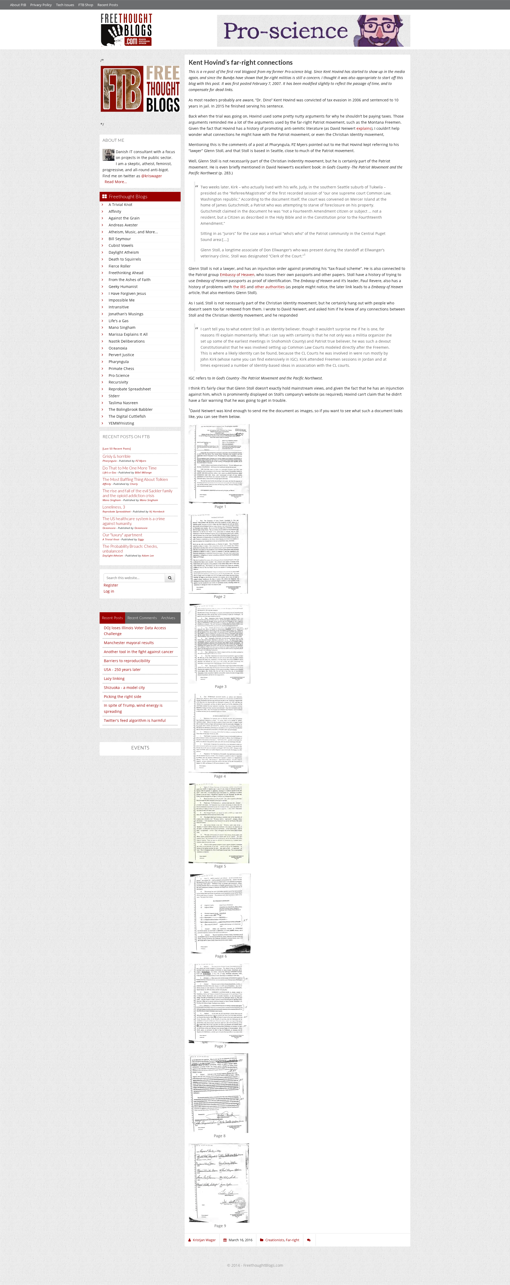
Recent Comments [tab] (142, 617)
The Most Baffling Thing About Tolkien (135, 479)
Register (111, 585)
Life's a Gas (119, 320)
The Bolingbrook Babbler (131, 409)
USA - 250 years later (122, 669)
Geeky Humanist (123, 286)
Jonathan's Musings (126, 313)
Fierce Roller (120, 266)
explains (363, 128)
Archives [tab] (168, 617)
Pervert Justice (121, 354)
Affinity (115, 211)
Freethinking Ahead (126, 272)
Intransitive (119, 306)
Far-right (292, 1239)
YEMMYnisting (121, 423)
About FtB (18, 4)
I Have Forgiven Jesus (127, 293)
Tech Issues (65, 4)
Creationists (274, 1239)
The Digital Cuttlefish (127, 416)
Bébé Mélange (143, 472)
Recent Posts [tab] (112, 617)
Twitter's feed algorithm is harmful (135, 720)
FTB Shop (85, 4)
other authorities (270, 286)
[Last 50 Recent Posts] (117, 448)
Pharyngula (119, 361)
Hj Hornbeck (156, 511)
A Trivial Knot (120, 204)
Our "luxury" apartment (122, 534)
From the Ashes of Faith (130, 279)
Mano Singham (122, 327)
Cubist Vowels (121, 245)
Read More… (116, 181)
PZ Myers (140, 461)
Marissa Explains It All (128, 334)
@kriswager (151, 175)
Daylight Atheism (124, 252)
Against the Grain (124, 218)
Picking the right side (122, 696)
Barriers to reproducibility (127, 660)
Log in (109, 591)
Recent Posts (107, 4)
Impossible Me (122, 300)
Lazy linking (114, 678)
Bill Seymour (120, 238)
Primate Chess (121, 368)
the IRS (239, 286)
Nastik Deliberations (127, 341)
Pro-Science (119, 375)
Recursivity (118, 382)
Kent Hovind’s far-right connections (241, 62)
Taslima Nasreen (123, 402)
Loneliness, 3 (114, 506)
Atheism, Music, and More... (133, 231)
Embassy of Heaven (237, 274)
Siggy (141, 539)
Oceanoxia (118, 348)
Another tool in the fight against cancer (138, 651)
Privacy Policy (41, 4)
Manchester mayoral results (129, 642)
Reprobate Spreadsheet (130, 388)
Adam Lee (148, 555)
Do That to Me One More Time (130, 467)
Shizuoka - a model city (124, 687)
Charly (134, 484)
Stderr (114, 395)
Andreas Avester (123, 224)
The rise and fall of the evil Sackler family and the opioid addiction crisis (137, 493)
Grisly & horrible (117, 456)
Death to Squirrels (125, 259)
